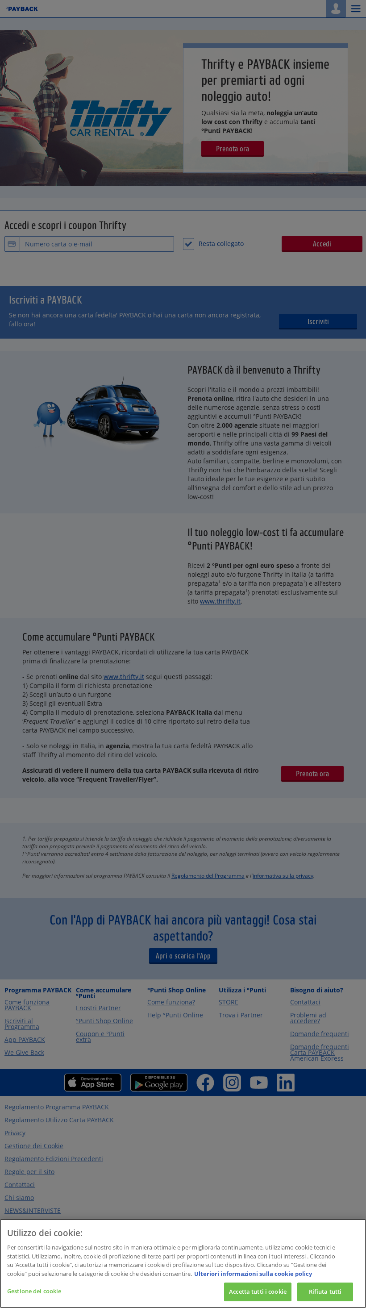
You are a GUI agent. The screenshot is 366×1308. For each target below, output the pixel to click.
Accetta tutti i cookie (258, 1291)
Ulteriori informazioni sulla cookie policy (253, 1274)
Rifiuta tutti (325, 1291)
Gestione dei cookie (34, 1291)
